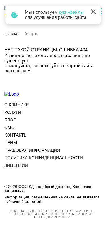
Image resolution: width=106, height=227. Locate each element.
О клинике (16, 104)
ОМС (9, 127)
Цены (10, 142)
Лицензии (16, 165)
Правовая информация (32, 150)
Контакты (15, 135)
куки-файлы (71, 12)
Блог (10, 119)
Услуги (12, 112)
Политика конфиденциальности (43, 157)
